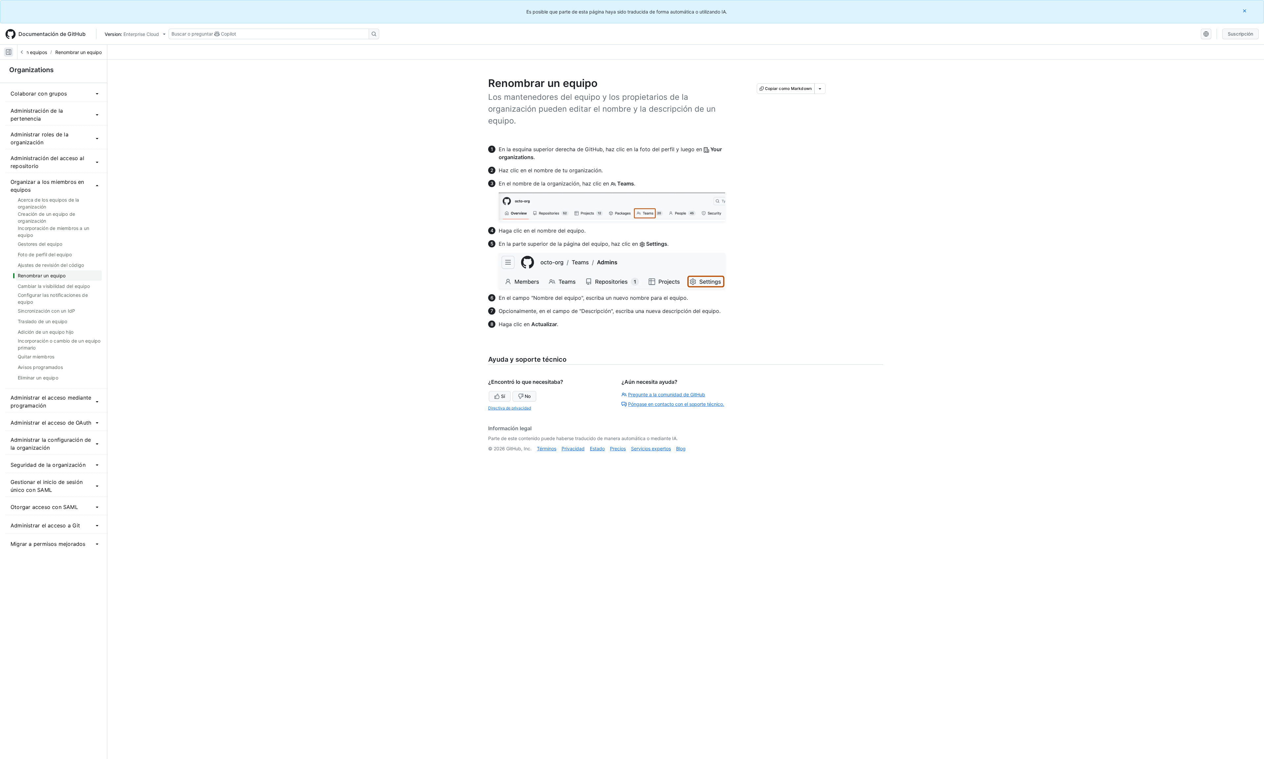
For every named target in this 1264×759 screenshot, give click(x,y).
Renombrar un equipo (78, 52)
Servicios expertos (651, 448)
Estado (597, 448)
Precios (618, 448)
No (528, 396)
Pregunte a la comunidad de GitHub (666, 394)
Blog (681, 448)
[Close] (1245, 10)
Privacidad (573, 448)
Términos (546, 448)
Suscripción (1240, 34)
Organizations (31, 70)
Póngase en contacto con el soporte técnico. (676, 404)
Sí (503, 396)
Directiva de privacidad (509, 408)
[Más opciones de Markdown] (820, 88)
